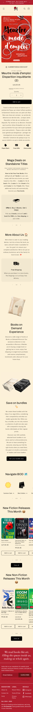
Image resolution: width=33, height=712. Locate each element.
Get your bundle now (16, 458)
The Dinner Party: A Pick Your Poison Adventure (20, 542)
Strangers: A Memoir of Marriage (7, 611)
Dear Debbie (4, 540)
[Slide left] (12, 225)
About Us (4, 690)
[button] (4, 9)
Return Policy (16, 690)
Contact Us (4, 693)
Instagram (28, 690)
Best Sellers (21, 493)
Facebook (28, 693)
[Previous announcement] (3, 2)
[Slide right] (21, 225)
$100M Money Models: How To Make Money (21, 611)
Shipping (11, 88)
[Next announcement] (30, 2)
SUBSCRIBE (25, 675)
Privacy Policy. (25, 679)
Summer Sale (8, 493)
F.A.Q (3, 696)
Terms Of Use (16, 693)
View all (16, 565)
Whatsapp (28, 696)
